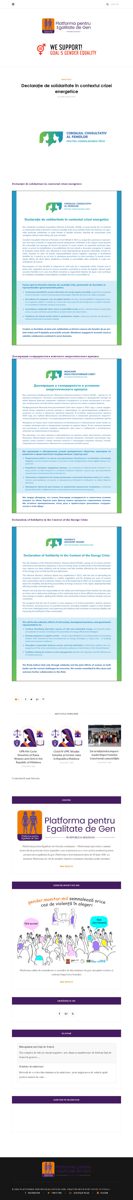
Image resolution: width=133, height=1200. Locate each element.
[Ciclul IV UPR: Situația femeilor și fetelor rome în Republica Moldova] (66, 736)
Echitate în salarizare (31, 1066)
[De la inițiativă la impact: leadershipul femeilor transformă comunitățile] (104, 736)
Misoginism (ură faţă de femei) (36, 1046)
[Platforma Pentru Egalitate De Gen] (66, 26)
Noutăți (66, 79)
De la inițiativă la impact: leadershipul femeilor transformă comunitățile (104, 755)
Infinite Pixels (100, 1189)
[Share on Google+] (37, 699)
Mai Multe (66, 866)
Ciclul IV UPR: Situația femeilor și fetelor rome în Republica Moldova (66, 755)
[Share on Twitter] (31, 699)
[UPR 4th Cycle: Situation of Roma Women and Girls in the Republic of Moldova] (28, 736)
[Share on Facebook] (25, 699)
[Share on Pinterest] (43, 699)
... (39, 1057)
